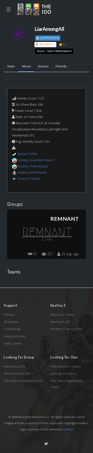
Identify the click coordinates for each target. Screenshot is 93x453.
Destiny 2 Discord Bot (66, 329)
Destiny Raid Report (32, 172)
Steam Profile (27, 154)
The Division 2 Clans (65, 366)
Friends (61, 66)
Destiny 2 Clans (62, 314)
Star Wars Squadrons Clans (66, 383)
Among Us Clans (62, 373)
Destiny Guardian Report (36, 160)
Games (43, 66)
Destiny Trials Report (33, 166)
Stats (11, 66)
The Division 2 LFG (17, 373)
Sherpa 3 (47, 44)
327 (49, 254)
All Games (11, 321)
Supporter (49, 38)
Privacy (9, 314)
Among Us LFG (14, 366)
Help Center (13, 343)
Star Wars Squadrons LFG (23, 380)
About (26, 66)
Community (12, 329)
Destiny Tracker (29, 178)
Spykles (68, 429)
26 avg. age (69, 254)
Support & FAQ (15, 336)
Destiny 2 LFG (60, 321)
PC (34, 254)
